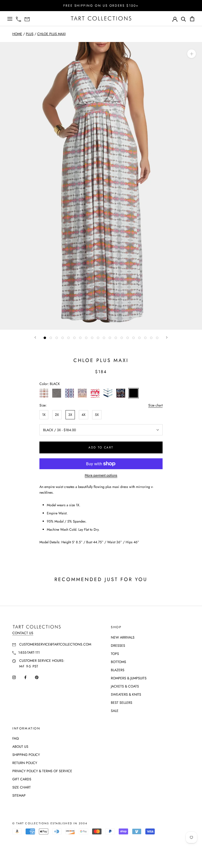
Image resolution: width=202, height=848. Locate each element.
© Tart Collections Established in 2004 (49, 823)
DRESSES (118, 645)
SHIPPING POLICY (26, 754)
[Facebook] (25, 677)
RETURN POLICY (24, 762)
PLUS (30, 33)
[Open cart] (192, 18)
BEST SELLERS (121, 702)
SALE (114, 710)
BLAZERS (117, 669)
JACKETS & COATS (125, 686)
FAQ (15, 738)
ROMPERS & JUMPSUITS (129, 678)
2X (57, 414)
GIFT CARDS (21, 779)
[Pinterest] (36, 677)
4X (83, 414)
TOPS (115, 653)
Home (17, 33)
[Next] (167, 337)
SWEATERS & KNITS (126, 694)
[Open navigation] (9, 18)
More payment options (101, 475)
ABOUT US (20, 746)
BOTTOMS (118, 661)
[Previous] (35, 337)
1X (44, 414)
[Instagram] (14, 677)
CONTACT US (22, 632)
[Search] (183, 18)
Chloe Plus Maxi (51, 33)
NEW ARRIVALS (123, 637)
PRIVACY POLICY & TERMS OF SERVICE (42, 770)
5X (97, 414)
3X (70, 414)
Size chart (155, 405)
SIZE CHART (21, 787)
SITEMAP (19, 795)
